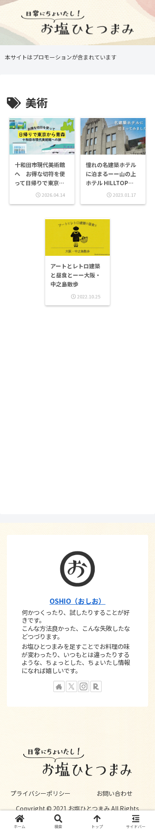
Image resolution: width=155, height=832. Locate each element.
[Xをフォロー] (71, 686)
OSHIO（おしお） (77, 601)
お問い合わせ (114, 793)
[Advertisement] (77, 410)
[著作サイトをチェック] (59, 686)
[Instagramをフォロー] (83, 686)
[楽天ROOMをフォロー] (96, 686)
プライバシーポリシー (40, 793)
